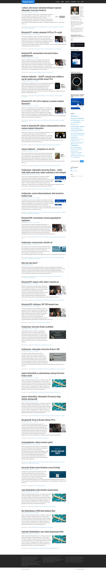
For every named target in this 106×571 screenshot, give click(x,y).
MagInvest (58, 257)
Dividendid (43, 144)
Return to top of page (26, 569)
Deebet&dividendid (38, 144)
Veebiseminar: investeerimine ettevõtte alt (37, 242)
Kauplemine (50, 26)
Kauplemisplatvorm (56, 26)
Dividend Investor (28, 2)
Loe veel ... (82, 31)
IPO (78, 135)
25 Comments (36, 351)
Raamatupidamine (50, 144)
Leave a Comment (37, 34)
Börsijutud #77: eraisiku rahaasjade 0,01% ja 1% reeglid (42, 32)
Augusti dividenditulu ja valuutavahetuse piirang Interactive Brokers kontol (43, 374)
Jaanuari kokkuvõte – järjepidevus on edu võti (38, 148)
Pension (80, 143)
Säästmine (75, 151)
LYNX (49, 368)
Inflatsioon (44, 322)
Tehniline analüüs (49, 72)
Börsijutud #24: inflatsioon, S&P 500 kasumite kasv (40, 304)
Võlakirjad (37, 463)
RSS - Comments (74, 170)
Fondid (46, 48)
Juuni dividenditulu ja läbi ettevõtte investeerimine (40, 489)
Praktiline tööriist (25, 463)
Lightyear (58, 120)
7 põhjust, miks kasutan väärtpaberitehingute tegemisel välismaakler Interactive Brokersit (41, 9)
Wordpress (82, 569)
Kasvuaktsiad (54, 300)
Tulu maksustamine (57, 144)
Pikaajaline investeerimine (55, 165)
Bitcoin (38, 212)
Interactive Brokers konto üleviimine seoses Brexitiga (41, 467)
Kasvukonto (81, 135)
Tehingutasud (32, 28)
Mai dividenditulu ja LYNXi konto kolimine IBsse (38, 510)
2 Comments (36, 105)
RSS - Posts (73, 168)
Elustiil (42, 120)
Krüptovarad (55, 212)
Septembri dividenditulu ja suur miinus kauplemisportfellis (42, 531)
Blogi (27, 26)
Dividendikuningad (75, 120)
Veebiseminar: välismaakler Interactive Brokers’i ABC (41, 349)
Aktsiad (35, 26)
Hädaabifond (72, 131)
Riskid (28, 28)
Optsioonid (77, 143)
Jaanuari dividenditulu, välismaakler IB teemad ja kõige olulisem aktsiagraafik (41, 397)
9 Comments (36, 150)
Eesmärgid (35, 165)
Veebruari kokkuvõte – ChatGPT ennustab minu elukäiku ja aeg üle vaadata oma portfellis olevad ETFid (43, 77)
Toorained (76, 154)
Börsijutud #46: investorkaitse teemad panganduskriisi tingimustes (41, 219)
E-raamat (38, 462)
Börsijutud (38, 48)
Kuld (22, 238)
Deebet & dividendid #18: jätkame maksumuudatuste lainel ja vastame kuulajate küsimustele (44, 127)
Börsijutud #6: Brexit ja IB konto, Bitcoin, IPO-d (38, 419)
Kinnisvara (82, 139)
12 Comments (36, 533)
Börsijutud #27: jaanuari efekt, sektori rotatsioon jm (40, 281)
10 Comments (36, 12)
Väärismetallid (32, 277)
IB (47, 26)
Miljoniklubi (73, 143)
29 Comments (36, 512)
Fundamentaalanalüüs (43, 26)
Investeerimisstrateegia (50, 95)
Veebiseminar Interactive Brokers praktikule (37, 326)
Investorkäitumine (45, 236)
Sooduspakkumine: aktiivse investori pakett (37, 442)
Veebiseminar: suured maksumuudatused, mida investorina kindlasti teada (43, 194)
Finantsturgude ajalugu (40, 95)
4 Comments (36, 81)
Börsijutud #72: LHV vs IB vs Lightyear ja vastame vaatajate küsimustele (43, 102)
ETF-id (38, 26)
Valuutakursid (57, 392)
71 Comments (36, 469)
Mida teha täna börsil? (30, 262)
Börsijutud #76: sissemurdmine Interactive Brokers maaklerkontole (40, 54)
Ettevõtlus (43, 48)
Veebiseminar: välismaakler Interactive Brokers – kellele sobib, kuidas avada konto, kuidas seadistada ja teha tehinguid (44, 171)
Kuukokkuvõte (73, 142)
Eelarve (72, 122)
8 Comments (36, 57)
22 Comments (36, 377)
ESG (80, 122)
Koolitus (56, 95)
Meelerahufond (56, 48)
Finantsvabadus (75, 128)
